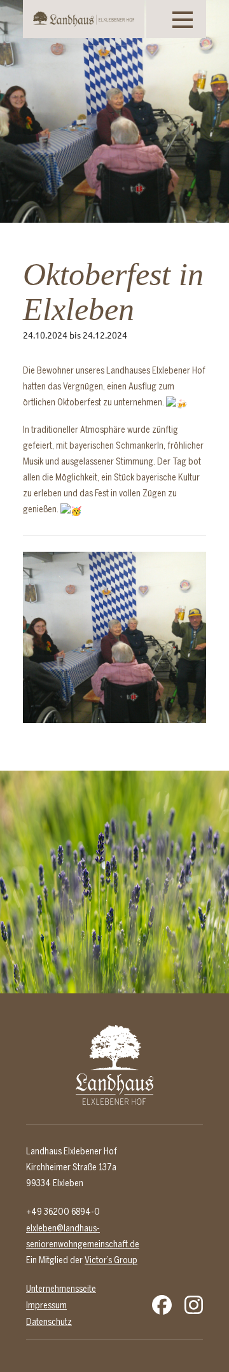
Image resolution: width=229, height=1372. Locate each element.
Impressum (46, 1305)
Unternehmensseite (61, 1289)
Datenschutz (49, 1322)
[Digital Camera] (115, 644)
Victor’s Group (111, 1260)
